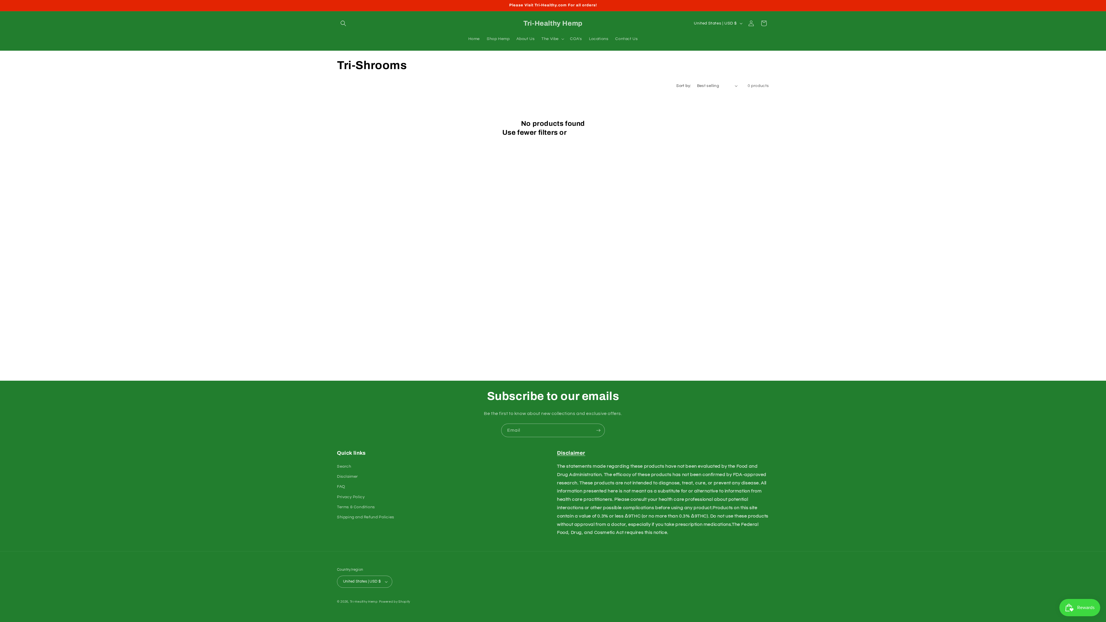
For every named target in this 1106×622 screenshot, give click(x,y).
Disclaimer (347, 477)
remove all (586, 132)
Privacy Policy (351, 497)
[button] (343, 23)
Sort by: (683, 86)
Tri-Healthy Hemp (364, 601)
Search (344, 466)
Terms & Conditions (356, 507)
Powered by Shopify (394, 601)
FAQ (341, 487)
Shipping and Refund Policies (365, 517)
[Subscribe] (598, 430)
